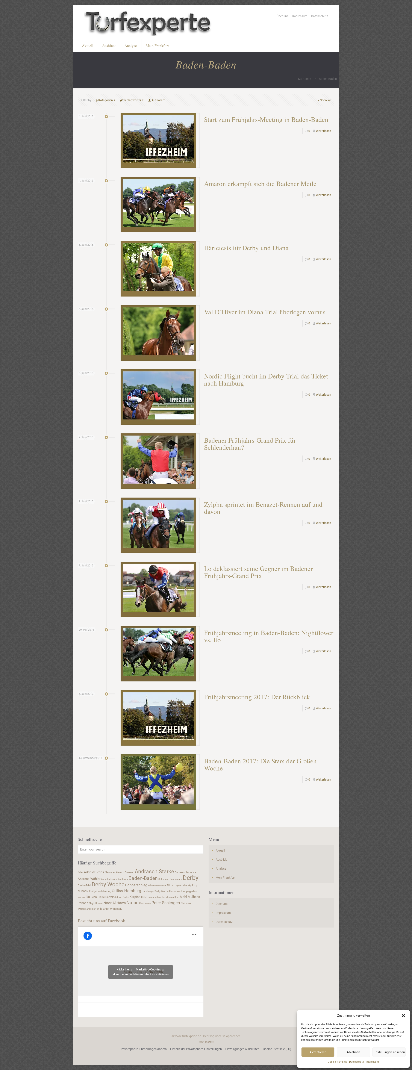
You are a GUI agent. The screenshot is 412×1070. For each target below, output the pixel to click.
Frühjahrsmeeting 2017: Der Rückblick (257, 696)
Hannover (175, 891)
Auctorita (123, 879)
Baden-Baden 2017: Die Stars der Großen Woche (260, 764)
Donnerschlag (136, 885)
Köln (143, 897)
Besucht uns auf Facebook (101, 921)
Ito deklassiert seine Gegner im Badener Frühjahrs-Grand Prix (258, 572)
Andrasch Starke (154, 871)
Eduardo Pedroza (157, 885)
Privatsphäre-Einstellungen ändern (144, 1049)
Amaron (129, 872)
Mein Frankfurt (225, 877)
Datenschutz (356, 1061)
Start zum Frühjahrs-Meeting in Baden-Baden (266, 119)
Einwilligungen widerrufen (242, 1049)
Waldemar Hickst (87, 909)
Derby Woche (108, 884)
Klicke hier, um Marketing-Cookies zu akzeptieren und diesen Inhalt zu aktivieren (140, 972)
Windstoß (116, 908)
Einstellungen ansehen (389, 1052)
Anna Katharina (109, 879)
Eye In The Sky (183, 885)
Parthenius (145, 903)
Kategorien (105, 100)
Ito (88, 896)
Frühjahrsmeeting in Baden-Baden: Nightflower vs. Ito (268, 636)
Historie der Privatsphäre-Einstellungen (196, 1049)
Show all (325, 100)
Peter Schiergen (165, 902)
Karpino (135, 897)
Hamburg (132, 890)
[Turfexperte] (148, 22)
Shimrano (186, 903)
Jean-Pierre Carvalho (103, 897)
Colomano (163, 879)
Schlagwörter (132, 100)
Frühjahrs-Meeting (100, 891)
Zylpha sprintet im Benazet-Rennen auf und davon (263, 508)
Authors (157, 100)
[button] (403, 1016)
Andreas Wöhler (89, 879)
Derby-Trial (84, 885)
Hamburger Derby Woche (155, 891)
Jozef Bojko (123, 897)
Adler (80, 872)
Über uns (282, 16)
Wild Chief (103, 908)
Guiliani (118, 891)
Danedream (176, 879)
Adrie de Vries (94, 872)
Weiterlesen (323, 131)
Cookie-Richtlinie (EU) (277, 1049)
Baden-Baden (143, 878)
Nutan (132, 902)
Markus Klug (172, 897)
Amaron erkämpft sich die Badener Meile (260, 183)
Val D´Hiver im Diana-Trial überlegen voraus (265, 311)
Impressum (372, 1061)
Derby (190, 877)
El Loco (171, 885)
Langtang (151, 897)
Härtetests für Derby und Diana (246, 247)
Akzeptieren (317, 1052)
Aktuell (220, 850)
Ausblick (221, 859)
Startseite (304, 78)
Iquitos (81, 897)
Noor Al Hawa (114, 903)
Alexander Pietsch (114, 872)
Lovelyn (161, 897)
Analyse (221, 868)
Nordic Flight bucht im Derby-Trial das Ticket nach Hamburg (266, 379)
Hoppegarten (189, 891)
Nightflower (96, 903)
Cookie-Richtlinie (337, 1061)
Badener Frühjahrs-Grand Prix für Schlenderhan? (250, 444)
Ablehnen (353, 1052)
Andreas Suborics (185, 872)
